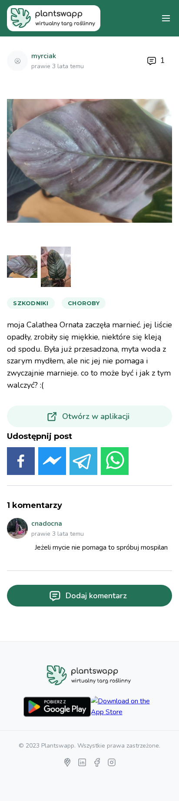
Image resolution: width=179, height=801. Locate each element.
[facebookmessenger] (52, 462)
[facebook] (21, 462)
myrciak (43, 56)
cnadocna (46, 523)
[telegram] (83, 462)
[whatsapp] (115, 462)
